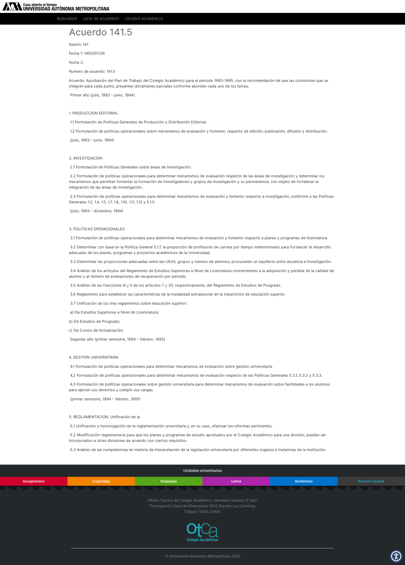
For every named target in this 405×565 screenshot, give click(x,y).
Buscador (67, 19)
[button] (396, 556)
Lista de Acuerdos (101, 19)
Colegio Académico (144, 19)
